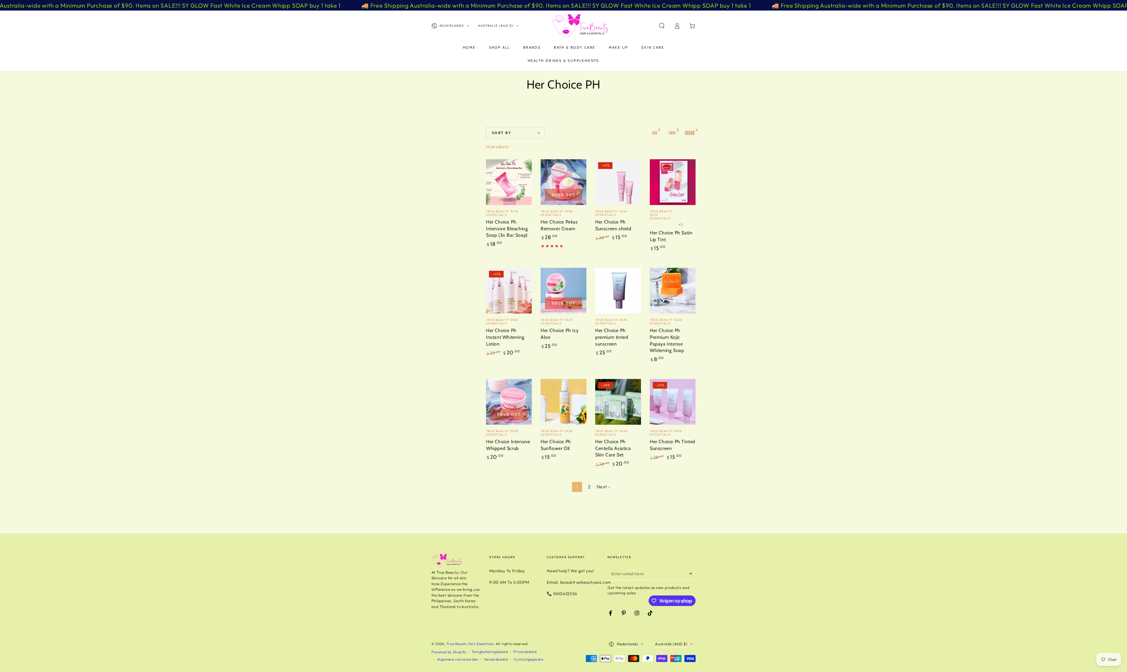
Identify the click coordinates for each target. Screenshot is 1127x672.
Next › (603, 487)
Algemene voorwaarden (457, 659)
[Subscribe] (692, 573)
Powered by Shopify (448, 652)
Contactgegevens (529, 659)
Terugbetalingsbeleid (490, 651)
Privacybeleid (525, 651)
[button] (661, 25)
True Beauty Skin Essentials (470, 643)
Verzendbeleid (496, 659)
